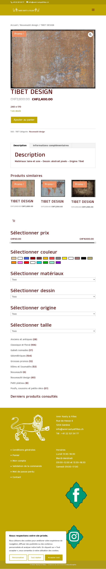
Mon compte (19, 461)
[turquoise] (39, 262)
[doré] (45, 258)
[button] (90, 34)
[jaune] (64, 258)
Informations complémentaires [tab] (51, 145)
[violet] (58, 262)
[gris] (58, 258)
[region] (36, 547)
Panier (16, 455)
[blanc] (20, 258)
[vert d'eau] (52, 262)
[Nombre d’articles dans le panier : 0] (14, 221)
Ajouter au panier (24, 120)
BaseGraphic (71, 564)
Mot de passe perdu (23, 472)
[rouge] (26, 262)
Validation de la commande (27, 466)
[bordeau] (33, 258)
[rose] (20, 262)
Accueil (14, 25)
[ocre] (90, 258)
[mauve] (71, 258)
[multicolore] (77, 258)
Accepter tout (54, 557)
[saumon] (33, 262)
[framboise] (52, 258)
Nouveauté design (29, 25)
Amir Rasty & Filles (38, 564)
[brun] (39, 258)
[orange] (14, 262)
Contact (17, 477)
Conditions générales (24, 450)
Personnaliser (18, 557)
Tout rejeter (36, 557)
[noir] (83, 258)
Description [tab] (20, 145)
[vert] (45, 262)
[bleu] (26, 258)
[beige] (14, 258)
